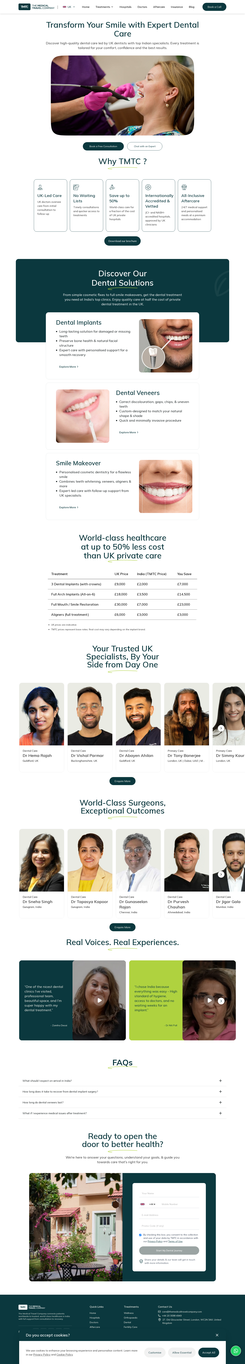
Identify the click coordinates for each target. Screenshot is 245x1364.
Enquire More (122, 781)
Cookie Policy (64, 1354)
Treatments (103, 6)
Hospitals (126, 6)
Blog (191, 6)
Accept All (208, 1352)
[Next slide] (221, 728)
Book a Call (214, 6)
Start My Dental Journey (169, 1250)
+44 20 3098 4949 (172, 1315)
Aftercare (159, 6)
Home (86, 6)
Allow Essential (182, 1352)
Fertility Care (130, 1327)
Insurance (177, 6)
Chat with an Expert (145, 146)
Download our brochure (122, 241)
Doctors (142, 6)
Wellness (129, 1313)
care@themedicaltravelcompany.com (182, 1311)
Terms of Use (175, 1241)
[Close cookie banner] (217, 1335)
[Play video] (99, 1000)
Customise (154, 1352)
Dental (127, 1322)
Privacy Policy (155, 1241)
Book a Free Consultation (103, 146)
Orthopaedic (131, 1317)
